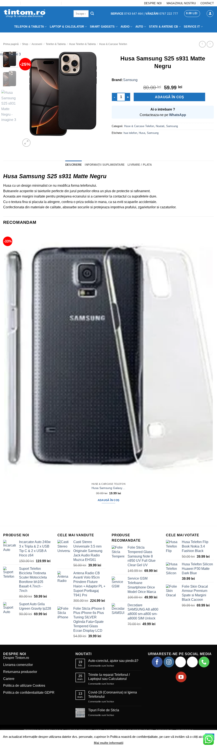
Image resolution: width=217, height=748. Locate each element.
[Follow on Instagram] (169, 662)
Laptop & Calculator (67, 26)
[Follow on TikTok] (180, 662)
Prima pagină (11, 44)
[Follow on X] (192, 662)
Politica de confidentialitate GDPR (28, 692)
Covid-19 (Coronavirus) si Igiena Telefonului (112, 694)
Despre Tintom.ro (16, 658)
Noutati (160, 126)
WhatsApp (177, 115)
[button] (192, 13)
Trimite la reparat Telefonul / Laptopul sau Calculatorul (109, 677)
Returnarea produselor (20, 672)
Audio (125, 26)
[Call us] (204, 662)
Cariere (8, 679)
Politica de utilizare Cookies (24, 685)
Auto (139, 26)
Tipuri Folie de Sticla (103, 710)
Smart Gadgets (102, 26)
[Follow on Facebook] (157, 662)
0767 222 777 (161, 13)
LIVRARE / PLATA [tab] (140, 164)
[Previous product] (210, 44)
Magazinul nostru (181, 3)
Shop (25, 44)
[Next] (36, 140)
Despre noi (153, 3)
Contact (207, 3)
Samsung (130, 80)
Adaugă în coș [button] (109, 500)
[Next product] (202, 44)
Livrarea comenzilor (18, 665)
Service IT (192, 26)
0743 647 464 (127, 13)
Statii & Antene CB (163, 26)
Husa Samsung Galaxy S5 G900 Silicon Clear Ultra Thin (108, 488)
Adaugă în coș (169, 97)
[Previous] (5, 518)
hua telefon (130, 132)
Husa (142, 132)
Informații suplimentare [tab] (105, 164)
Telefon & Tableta (29, 26)
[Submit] (92, 13)
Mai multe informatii (108, 743)
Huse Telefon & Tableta (82, 44)
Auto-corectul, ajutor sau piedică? (113, 661)
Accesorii (37, 44)
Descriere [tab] (73, 164)
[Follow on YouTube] (181, 677)
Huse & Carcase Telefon (113, 44)
